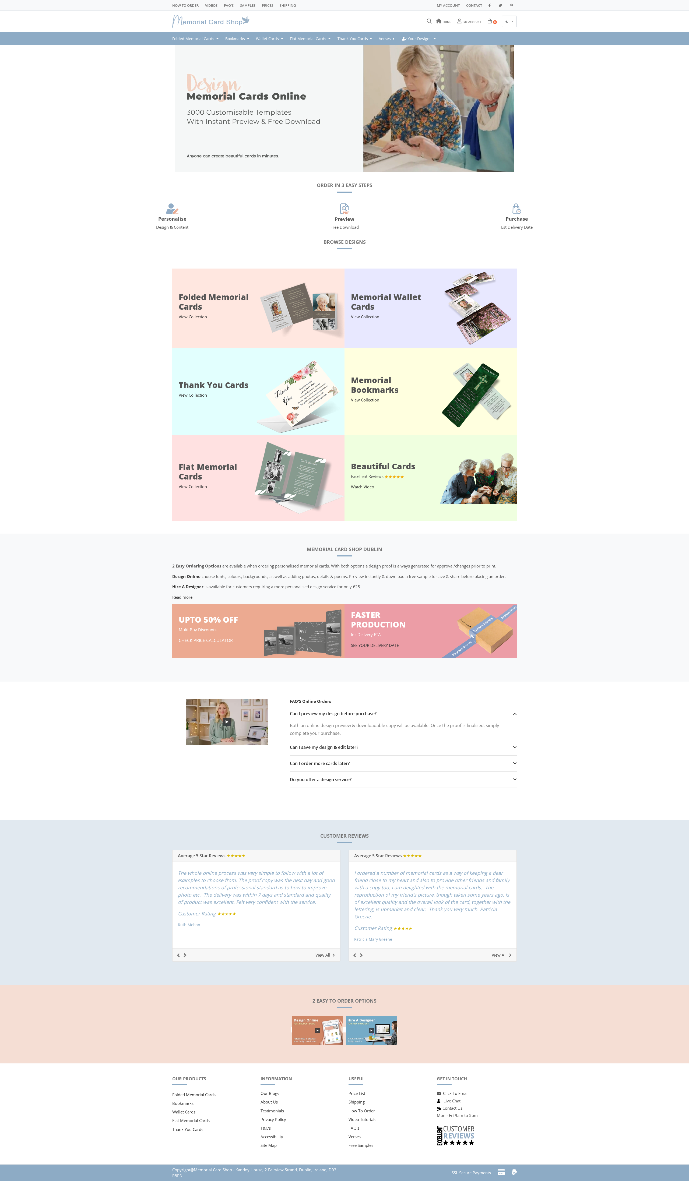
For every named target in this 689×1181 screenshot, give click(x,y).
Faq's (229, 5)
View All (322, 955)
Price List (357, 1093)
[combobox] (509, 21)
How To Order (185, 5)
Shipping (288, 5)
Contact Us (452, 1108)
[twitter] (501, 5)
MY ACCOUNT (448, 5)
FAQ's (354, 1128)
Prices (267, 5)
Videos (211, 5)
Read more (182, 597)
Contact (474, 5)
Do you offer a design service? (320, 779)
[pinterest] (512, 5)
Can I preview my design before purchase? (333, 713)
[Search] (429, 21)
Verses (355, 1136)
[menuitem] (197, 38)
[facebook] (490, 5)
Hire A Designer (187, 586)
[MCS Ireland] (212, 21)
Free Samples (361, 1145)
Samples (247, 5)
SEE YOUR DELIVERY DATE (375, 645)
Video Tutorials (362, 1119)
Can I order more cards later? (320, 763)
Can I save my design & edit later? (324, 747)
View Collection (193, 316)
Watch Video (362, 486)
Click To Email (456, 1093)
